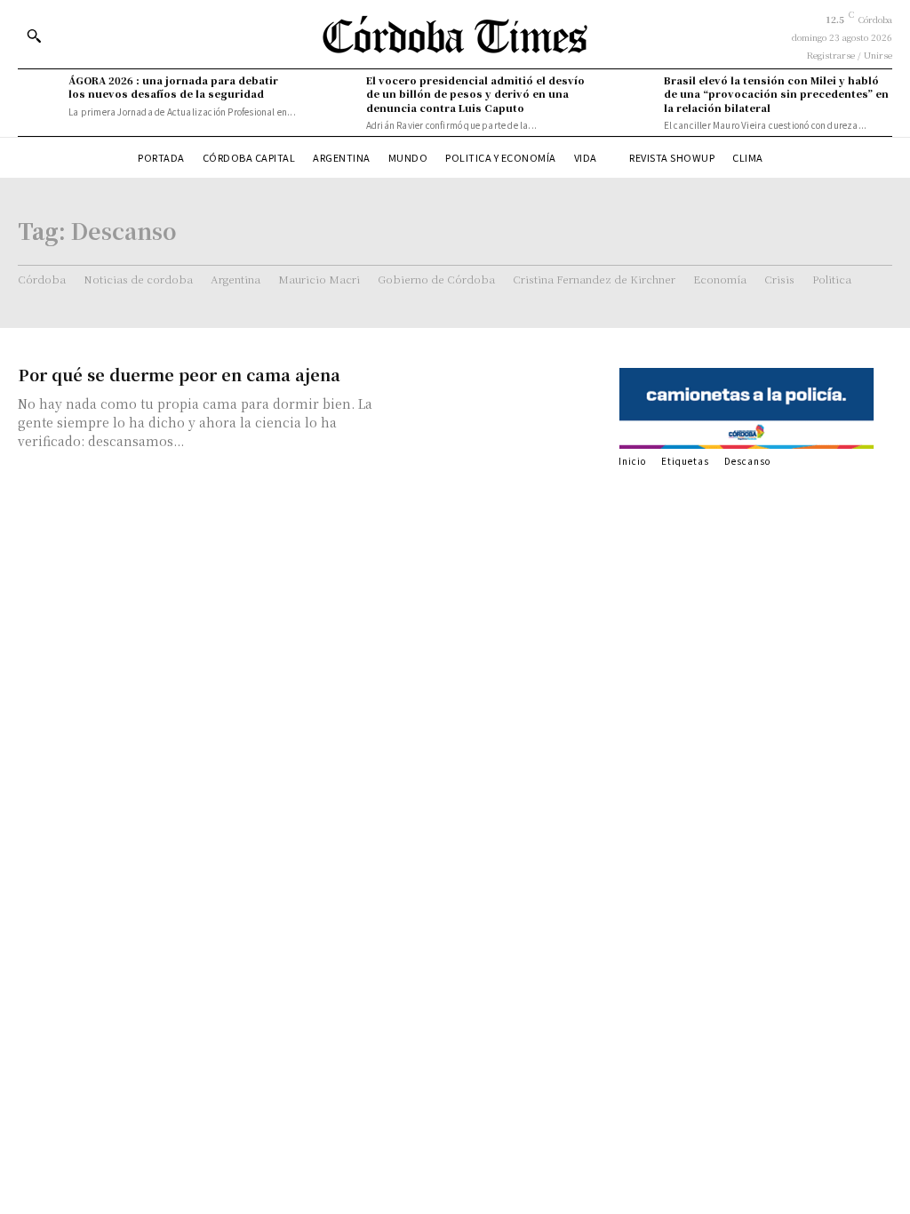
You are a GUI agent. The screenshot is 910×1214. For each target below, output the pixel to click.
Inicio (632, 460)
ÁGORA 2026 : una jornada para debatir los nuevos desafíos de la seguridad (173, 86)
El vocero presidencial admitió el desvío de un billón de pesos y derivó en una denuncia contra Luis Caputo (475, 94)
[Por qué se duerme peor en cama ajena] (498, 414)
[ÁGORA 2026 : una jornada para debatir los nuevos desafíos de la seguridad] (39, 95)
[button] (34, 36)
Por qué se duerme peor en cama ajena (179, 374)
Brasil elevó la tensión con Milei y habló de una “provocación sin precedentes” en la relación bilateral (776, 94)
